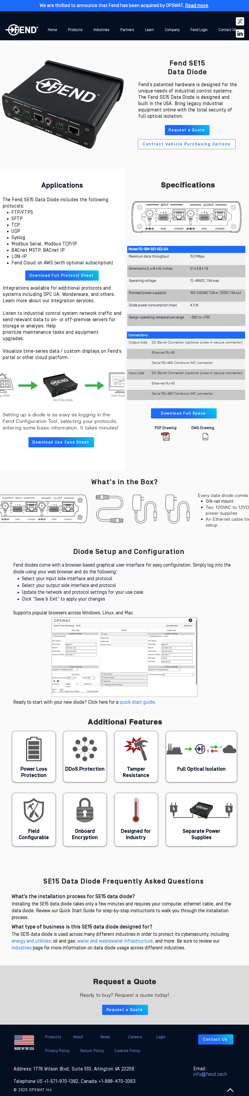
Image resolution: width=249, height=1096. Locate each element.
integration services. (73, 300)
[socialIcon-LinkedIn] (240, 33)
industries (22, 948)
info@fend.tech (210, 1074)
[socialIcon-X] (240, 21)
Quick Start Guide (77, 910)
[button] (151, 29)
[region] (34, 756)
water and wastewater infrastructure (115, 941)
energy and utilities (31, 941)
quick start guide (137, 702)
